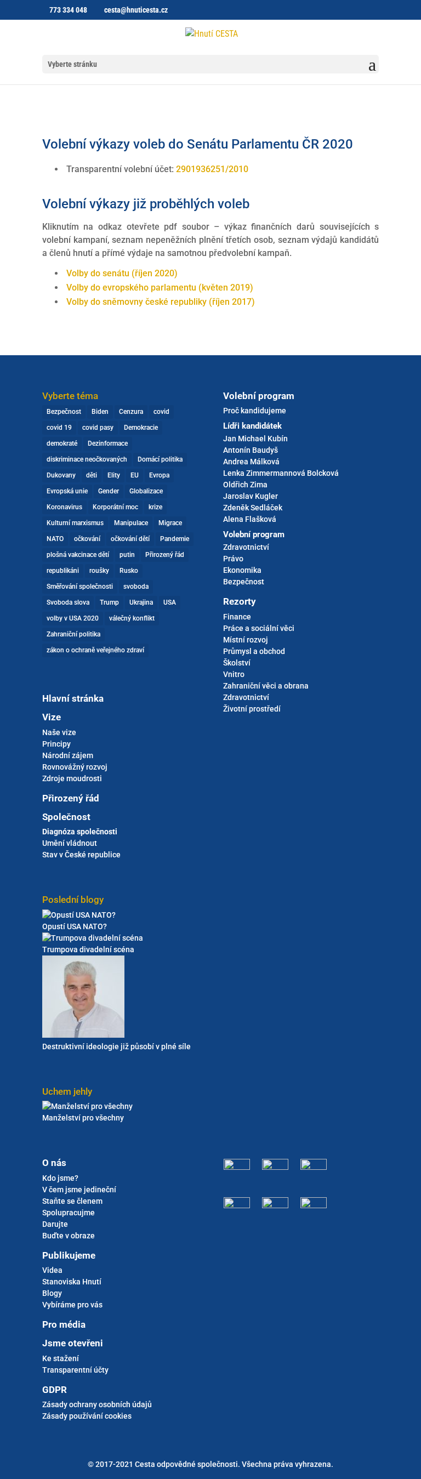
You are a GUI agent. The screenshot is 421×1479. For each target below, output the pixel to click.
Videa (52, 1270)
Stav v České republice (81, 854)
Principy (56, 744)
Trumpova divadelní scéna (88, 949)
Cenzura (131, 412)
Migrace (170, 523)
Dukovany (61, 475)
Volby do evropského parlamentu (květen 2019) (159, 287)
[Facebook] (239, 1167)
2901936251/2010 (212, 169)
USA (169, 602)
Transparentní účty (75, 1370)
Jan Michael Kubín (255, 438)
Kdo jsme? (60, 1178)
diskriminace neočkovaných (87, 459)
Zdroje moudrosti (72, 778)
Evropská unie (67, 491)
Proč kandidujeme (254, 410)
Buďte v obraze (68, 1235)
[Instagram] (275, 1167)
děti (91, 475)
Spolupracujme (68, 1212)
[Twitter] (239, 1205)
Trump (109, 602)
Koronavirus (64, 507)
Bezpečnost (64, 412)
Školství (237, 662)
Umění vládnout (69, 843)
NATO (55, 539)
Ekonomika (242, 570)
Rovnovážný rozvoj (74, 767)
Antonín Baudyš (250, 450)
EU (134, 475)
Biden (100, 412)
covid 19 (59, 427)
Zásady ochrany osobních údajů (97, 1404)
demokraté (62, 443)
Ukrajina (141, 602)
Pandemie (174, 539)
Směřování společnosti (80, 586)
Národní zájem (67, 755)
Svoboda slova (68, 602)
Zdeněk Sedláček (252, 507)
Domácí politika (160, 459)
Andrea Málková (251, 461)
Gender (108, 491)
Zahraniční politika (73, 634)
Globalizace (146, 491)
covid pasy (97, 427)
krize (155, 507)
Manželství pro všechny (83, 1117)
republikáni (63, 570)
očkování (87, 539)
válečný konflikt (132, 618)
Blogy (52, 1293)
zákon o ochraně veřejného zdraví (95, 650)
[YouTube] (275, 1205)
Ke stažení (60, 1358)
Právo (233, 558)
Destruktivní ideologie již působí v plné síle (116, 1046)
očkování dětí (130, 539)
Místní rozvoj (245, 639)
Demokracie (141, 427)
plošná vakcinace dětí (78, 555)
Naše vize (59, 732)
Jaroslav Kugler (250, 496)
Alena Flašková (249, 519)
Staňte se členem (72, 1201)
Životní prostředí (252, 708)
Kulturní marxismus (75, 523)
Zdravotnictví (246, 547)
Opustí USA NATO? (74, 926)
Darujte (55, 1224)
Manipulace (131, 523)
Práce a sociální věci (258, 628)
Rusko (129, 570)
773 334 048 (68, 9)
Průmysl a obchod (254, 651)
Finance (237, 616)
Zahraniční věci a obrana (266, 685)
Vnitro (233, 674)
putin (127, 555)
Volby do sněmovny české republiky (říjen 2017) (160, 302)
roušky (99, 570)
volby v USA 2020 (73, 618)
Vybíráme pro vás (72, 1304)
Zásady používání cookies (87, 1416)
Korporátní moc (115, 507)
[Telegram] (311, 1167)
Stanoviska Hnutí (71, 1281)
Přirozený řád (164, 555)
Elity (113, 475)
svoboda (136, 586)
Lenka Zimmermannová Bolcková (281, 473)
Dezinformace (108, 443)
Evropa (159, 475)
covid (161, 412)
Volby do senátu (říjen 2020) (122, 273)
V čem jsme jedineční (79, 1189)
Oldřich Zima (245, 484)
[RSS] (311, 1205)
